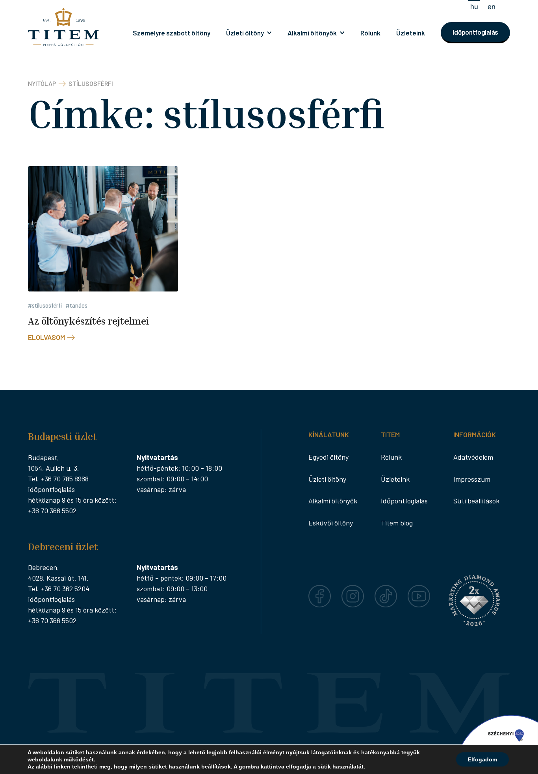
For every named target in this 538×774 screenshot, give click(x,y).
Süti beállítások (476, 500)
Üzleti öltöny (245, 33)
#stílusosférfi (45, 305)
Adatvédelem (473, 457)
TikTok (385, 590)
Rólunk (370, 33)
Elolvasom (46, 337)
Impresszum (471, 479)
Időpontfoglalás (475, 32)
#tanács (76, 305)
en (491, 7)
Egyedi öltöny (328, 457)
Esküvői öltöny (330, 522)
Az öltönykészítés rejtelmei (88, 321)
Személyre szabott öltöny (171, 33)
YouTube (419, 590)
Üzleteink (410, 33)
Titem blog (397, 522)
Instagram (352, 590)
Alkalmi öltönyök (312, 33)
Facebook (319, 590)
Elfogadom (482, 759)
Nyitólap (42, 83)
